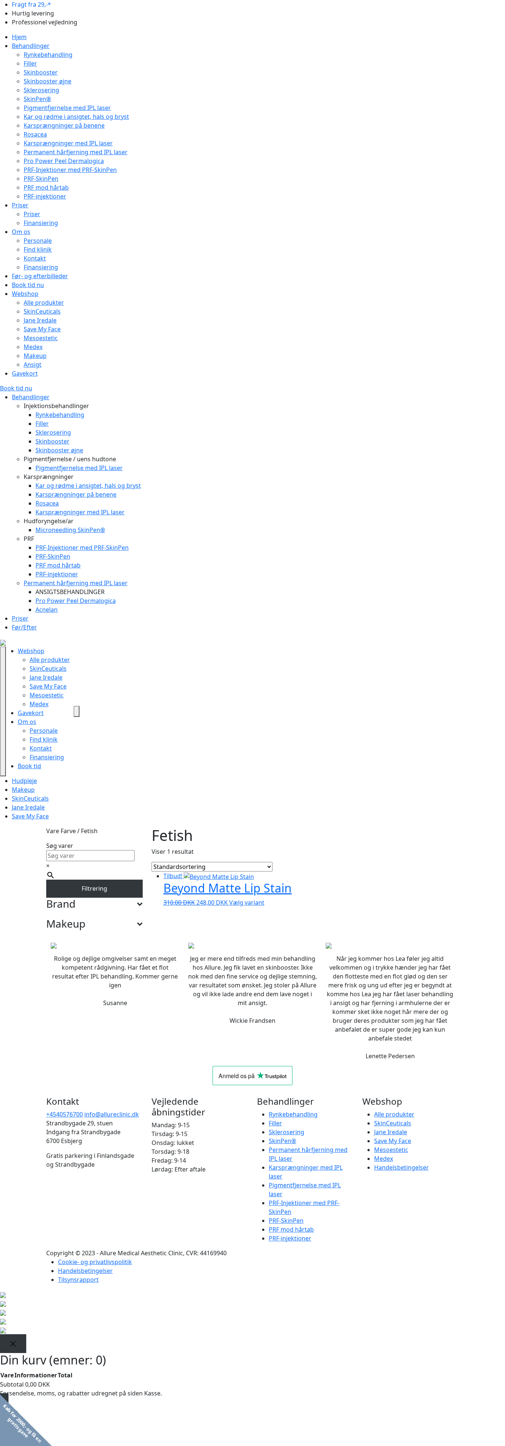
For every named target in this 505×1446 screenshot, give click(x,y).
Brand (60, 904)
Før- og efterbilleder (40, 276)
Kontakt (35, 258)
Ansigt (32, 364)
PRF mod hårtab (46, 187)
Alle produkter (44, 302)
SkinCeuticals (42, 311)
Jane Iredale (40, 320)
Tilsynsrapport (78, 1280)
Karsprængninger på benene (64, 125)
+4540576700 (64, 1114)
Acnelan (46, 609)
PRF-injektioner (45, 196)
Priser (20, 205)
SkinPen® (37, 99)
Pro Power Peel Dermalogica (64, 161)
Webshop (25, 294)
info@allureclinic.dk (111, 1114)
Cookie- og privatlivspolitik (95, 1262)
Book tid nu (28, 285)
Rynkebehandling (48, 55)
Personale (38, 241)
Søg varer (59, 846)
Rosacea (35, 134)
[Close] (13, 1343)
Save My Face (42, 329)
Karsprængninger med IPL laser (68, 143)
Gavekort (25, 373)
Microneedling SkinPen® (70, 530)
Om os (21, 232)
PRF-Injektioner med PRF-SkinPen (70, 170)
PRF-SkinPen (41, 179)
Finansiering (41, 223)
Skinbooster (41, 72)
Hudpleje (24, 781)
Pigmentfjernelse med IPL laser (67, 108)
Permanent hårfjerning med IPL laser (76, 152)
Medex (33, 347)
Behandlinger (31, 46)
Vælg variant (246, 902)
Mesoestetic (41, 338)
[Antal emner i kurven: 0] (76, 711)
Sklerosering (41, 90)
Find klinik (38, 249)
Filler (30, 63)
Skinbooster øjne (47, 81)
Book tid (29, 766)
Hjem (19, 37)
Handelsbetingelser (401, 1167)
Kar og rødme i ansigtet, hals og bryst (76, 117)
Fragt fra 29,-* (31, 4)
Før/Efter (24, 627)
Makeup (35, 356)
